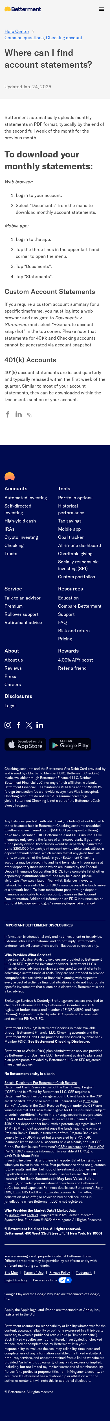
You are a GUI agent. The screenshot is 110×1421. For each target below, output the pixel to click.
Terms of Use (33, 1272)
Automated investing (26, 497)
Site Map (11, 1272)
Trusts (11, 553)
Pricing (65, 638)
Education (68, 597)
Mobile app (69, 528)
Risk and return (74, 630)
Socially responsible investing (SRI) (78, 565)
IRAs (9, 528)
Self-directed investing (18, 509)
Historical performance (71, 509)
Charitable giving (75, 553)
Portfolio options (75, 497)
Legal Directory (16, 1280)
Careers (13, 684)
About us (14, 659)
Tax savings (70, 520)
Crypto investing (21, 537)
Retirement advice (23, 622)
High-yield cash (20, 520)
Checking (14, 545)
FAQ (62, 622)
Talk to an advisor (23, 597)
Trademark (84, 1272)
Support (66, 614)
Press (10, 676)
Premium (14, 606)
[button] (101, 9)
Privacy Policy (59, 1272)
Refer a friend (72, 668)
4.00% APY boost (75, 659)
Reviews (13, 668)
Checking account (64, 37)
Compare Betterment (80, 606)
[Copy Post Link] (30, 414)
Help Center (17, 31)
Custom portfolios (76, 576)
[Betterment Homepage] (23, 9)
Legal (10, 705)
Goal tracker (71, 537)
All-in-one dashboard (79, 545)
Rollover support (22, 614)
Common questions (24, 37)
